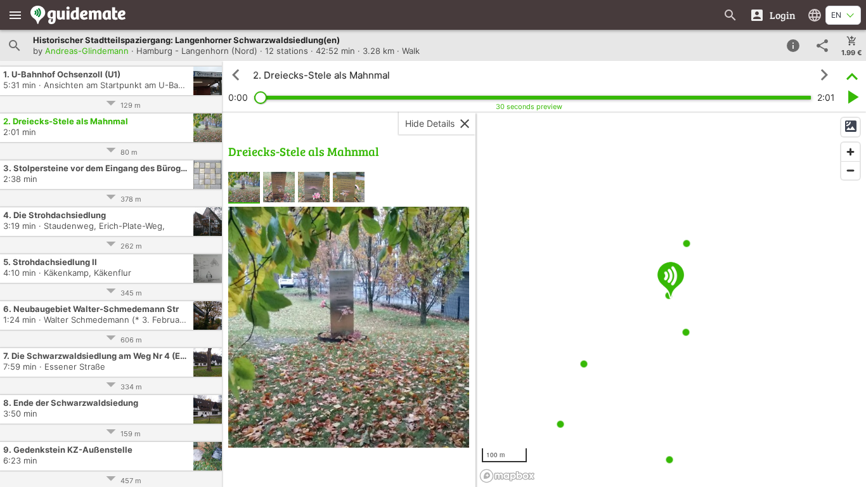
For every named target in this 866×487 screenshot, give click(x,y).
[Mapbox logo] (507, 476)
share (822, 45)
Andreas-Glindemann (87, 51)
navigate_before (235, 74)
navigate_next (824, 74)
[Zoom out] (850, 170)
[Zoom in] (850, 152)
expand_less (852, 75)
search (14, 45)
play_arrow (852, 97)
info (793, 45)
